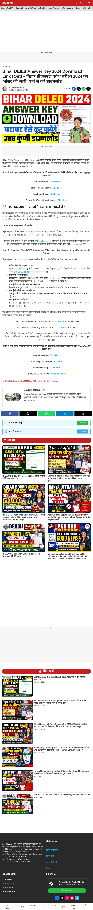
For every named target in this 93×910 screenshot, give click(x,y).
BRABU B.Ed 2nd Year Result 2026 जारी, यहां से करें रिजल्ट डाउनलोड (23, 477)
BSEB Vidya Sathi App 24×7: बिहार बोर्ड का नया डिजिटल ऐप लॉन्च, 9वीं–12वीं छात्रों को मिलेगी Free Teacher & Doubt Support (62, 749)
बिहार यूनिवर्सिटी (7, 8)
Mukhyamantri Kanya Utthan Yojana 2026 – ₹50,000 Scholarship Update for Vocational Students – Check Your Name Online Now (67, 556)
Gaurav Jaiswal (16, 87)
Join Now (82, 423)
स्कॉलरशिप (42, 8)
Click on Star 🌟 (59, 374)
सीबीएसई (86, 8)
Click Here (55, 182)
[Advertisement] (46, 34)
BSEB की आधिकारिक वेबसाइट (30, 272)
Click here (57, 188)
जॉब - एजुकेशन (67, 8)
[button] (81, 3)
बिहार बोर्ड (19, 8)
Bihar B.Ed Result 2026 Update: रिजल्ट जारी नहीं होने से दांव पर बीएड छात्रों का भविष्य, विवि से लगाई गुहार (69, 478)
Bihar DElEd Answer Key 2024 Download (43, 381)
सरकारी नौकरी (30, 8)
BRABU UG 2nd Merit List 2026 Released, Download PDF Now (21, 555)
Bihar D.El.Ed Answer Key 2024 (16, 381)
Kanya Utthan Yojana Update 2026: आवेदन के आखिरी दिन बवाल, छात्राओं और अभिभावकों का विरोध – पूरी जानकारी (69, 517)
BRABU (8, 67)
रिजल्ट (78, 8)
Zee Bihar (7, 3)
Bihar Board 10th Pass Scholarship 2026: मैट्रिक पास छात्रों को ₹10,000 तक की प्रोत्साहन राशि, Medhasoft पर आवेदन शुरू (23, 517)
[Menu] (89, 3)
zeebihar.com (45, 241)
